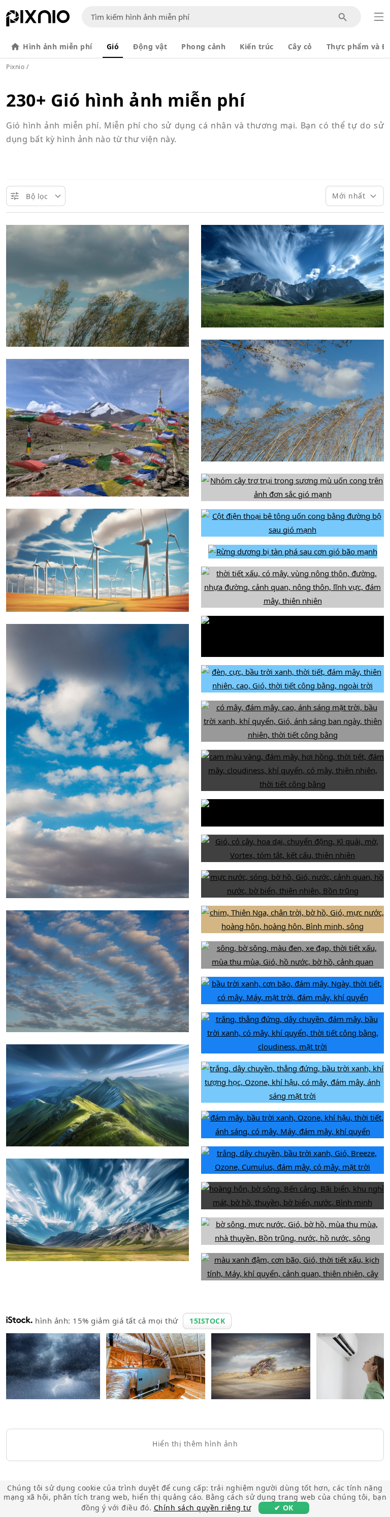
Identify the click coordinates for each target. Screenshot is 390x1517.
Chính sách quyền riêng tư (202, 1507)
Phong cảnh (203, 46)
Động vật (150, 46)
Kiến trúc (257, 46)
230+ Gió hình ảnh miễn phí (125, 100)
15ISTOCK (207, 1321)
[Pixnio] (38, 20)
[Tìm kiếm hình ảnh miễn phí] (343, 17)
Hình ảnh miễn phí (57, 46)
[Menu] (378, 16)
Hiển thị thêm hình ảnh (195, 1443)
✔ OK (284, 1507)
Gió (113, 46)
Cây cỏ (300, 46)
